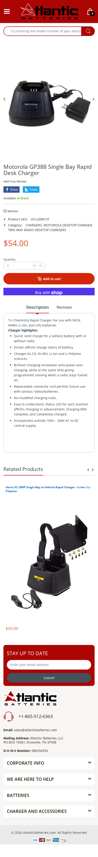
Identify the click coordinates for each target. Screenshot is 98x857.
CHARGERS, (34, 225)
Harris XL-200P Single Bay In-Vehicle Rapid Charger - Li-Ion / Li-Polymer (48, 489)
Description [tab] (37, 307)
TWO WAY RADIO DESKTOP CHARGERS (37, 230)
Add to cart (52, 279)
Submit (49, 678)
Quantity (9, 259)
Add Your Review (14, 181)
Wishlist (13, 211)
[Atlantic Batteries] (49, 11)
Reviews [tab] (64, 307)
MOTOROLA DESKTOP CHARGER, (68, 225)
